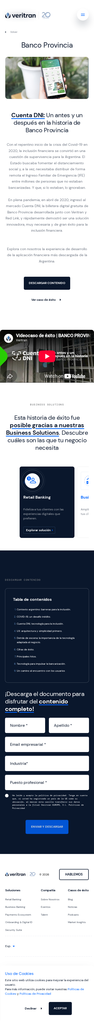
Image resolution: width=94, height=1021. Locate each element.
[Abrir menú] (83, 15)
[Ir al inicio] (27, 16)
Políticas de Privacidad (35, 994)
